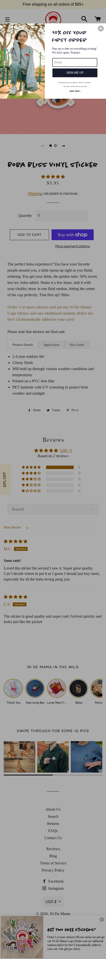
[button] (101, 28)
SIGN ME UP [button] (75, 72)
